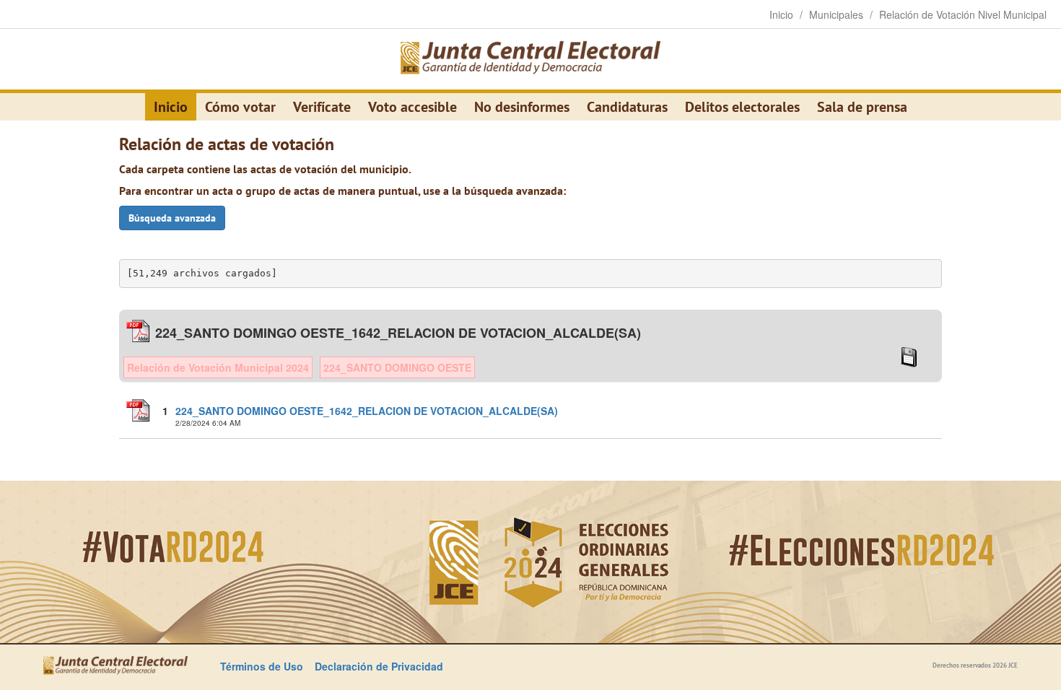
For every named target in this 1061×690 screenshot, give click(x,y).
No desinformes (521, 106)
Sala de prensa (862, 106)
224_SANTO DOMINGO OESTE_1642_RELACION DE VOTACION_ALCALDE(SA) (366, 410)
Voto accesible (412, 106)
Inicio (171, 106)
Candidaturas (627, 106)
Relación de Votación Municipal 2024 (218, 367)
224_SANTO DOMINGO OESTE (397, 367)
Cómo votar (240, 106)
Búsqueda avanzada (172, 217)
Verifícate (322, 106)
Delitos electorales (742, 106)
